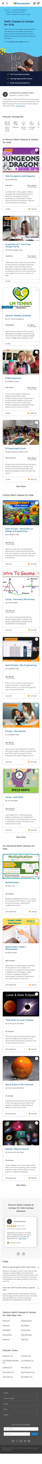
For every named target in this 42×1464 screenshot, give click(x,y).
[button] (36, 150)
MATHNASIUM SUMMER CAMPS (21, 93)
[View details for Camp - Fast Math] (21, 781)
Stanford (6, 1339)
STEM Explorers (13, 378)
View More (21, 486)
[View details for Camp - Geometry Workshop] (21, 583)
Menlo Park (25, 1330)
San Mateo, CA (26, 1377)
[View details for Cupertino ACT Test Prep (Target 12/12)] (21, 228)
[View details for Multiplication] (21, 866)
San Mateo (25, 1325)
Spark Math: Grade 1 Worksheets (15, 948)
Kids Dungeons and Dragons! (20, 176)
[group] (21, 180)
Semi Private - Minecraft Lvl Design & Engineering (19, 530)
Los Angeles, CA (27, 1360)
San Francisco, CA (28, 1372)
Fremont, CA (26, 1356)
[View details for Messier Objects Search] (21, 1133)
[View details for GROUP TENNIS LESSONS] (21, 299)
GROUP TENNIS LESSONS (18, 316)
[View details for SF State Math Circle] (21, 432)
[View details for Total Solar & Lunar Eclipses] (21, 1004)
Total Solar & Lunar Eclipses (19, 1020)
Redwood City (26, 1321)
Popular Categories (19, 10)
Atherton (6, 1325)
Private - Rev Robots (15, 731)
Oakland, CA (7, 1367)
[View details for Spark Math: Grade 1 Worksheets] (21, 930)
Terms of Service (7, 1449)
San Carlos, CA (8, 1372)
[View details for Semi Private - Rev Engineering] (21, 649)
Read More (20, 106)
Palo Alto (24, 1339)
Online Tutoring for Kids (16, 12)
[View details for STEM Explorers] (21, 362)
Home (6, 10)
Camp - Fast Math (14, 797)
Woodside (6, 1330)
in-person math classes (16, 41)
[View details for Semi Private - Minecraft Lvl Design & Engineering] (21, 512)
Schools (6, 1404)
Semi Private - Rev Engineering (21, 665)
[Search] (7, 3)
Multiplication (12, 882)
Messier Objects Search (17, 1149)
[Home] (21, 3)
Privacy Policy (33, 1448)
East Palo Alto (26, 1335)
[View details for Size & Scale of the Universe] (21, 1068)
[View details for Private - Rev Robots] (21, 715)
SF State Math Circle (15, 448)
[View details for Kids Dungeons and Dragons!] (21, 160)
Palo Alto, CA (26, 1367)
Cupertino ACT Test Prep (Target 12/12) (18, 245)
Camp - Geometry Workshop (20, 599)
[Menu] (3, 3)
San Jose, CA (7, 1377)
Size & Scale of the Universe (19, 1084)
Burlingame (7, 1335)
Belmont (6, 1321)
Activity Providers (9, 1398)
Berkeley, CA (8, 1356)
